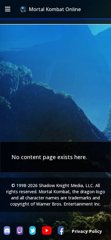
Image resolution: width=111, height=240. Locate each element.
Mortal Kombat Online (55, 9)
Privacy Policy (87, 231)
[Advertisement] (55, 83)
